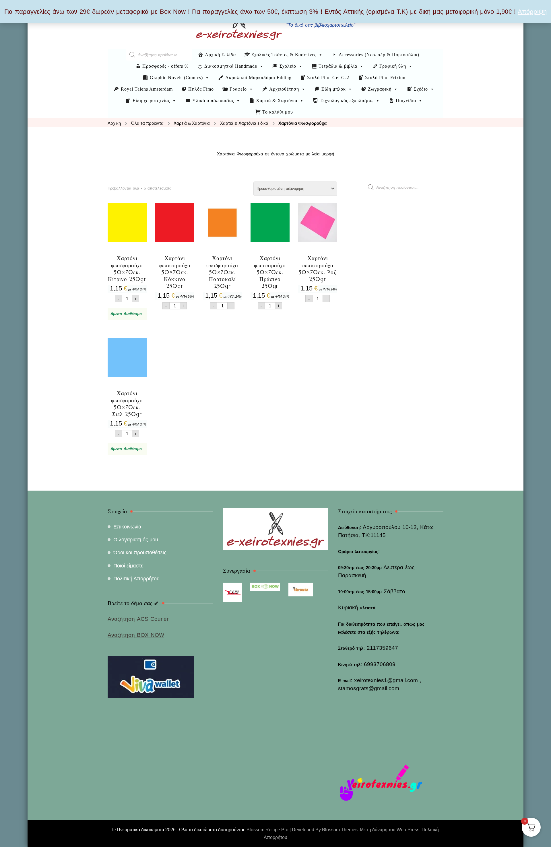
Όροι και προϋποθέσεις (139, 552)
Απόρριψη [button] (532, 11)
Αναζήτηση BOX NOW (136, 635)
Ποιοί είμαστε (128, 566)
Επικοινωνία (127, 527)
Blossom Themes (340, 829)
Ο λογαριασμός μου (135, 539)
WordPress (408, 829)
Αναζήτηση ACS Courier (138, 619)
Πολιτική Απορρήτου (136, 578)
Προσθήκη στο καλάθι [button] (127, 255)
